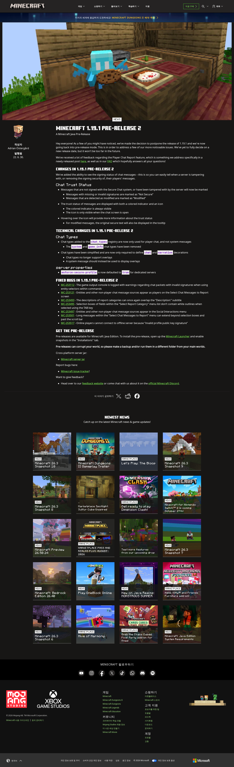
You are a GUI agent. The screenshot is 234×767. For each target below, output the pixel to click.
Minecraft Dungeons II (113, 700)
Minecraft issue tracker (75, 371)
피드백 (148, 717)
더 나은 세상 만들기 (111, 728)
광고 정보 (126, 760)
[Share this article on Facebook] (137, 396)
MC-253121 (67, 292)
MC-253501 (67, 315)
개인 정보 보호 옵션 (166, 760)
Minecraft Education (112, 711)
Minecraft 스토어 (152, 700)
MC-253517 (67, 323)
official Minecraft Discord (163, 383)
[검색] (206, 6)
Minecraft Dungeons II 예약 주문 (133, 17)
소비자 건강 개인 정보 (92, 760)
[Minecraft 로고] (27, 6)
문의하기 (148, 728)
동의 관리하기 (38, 720)
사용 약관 (108, 760)
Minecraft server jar (73, 359)
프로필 (148, 737)
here (83, 161)
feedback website (92, 383)
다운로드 (148, 724)
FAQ (109, 161)
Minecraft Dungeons (112, 703)
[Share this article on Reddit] (128, 396)
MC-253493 (67, 300)
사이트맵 (148, 720)
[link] (81, 673)
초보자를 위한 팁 (152, 709)
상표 (117, 760)
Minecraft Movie (110, 732)
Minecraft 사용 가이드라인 (17, 720)
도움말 (148, 713)
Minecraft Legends (111, 707)
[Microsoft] (201, 760)
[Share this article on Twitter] (118, 396)
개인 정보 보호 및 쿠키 (70, 760)
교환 (147, 741)
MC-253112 (67, 285)
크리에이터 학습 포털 (112, 720)
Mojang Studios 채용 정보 (114, 724)
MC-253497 (67, 311)
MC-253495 (67, 304)
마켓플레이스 (150, 696)
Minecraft (107, 696)
